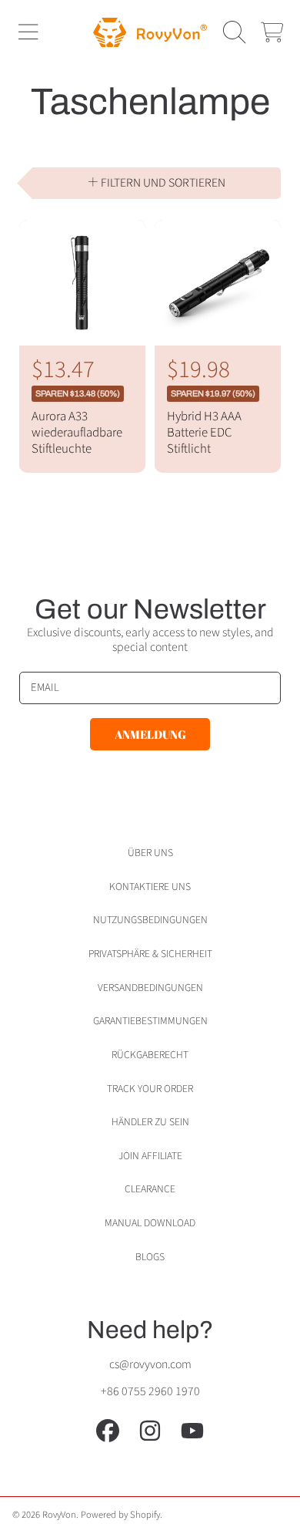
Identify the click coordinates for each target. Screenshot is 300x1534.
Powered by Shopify (120, 1515)
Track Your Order (150, 1088)
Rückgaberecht (150, 1054)
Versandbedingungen (150, 987)
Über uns (150, 852)
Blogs (150, 1256)
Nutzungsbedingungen (150, 919)
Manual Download (150, 1222)
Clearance (150, 1189)
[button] (27, 32)
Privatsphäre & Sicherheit (150, 953)
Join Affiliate (150, 1155)
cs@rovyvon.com (150, 1364)
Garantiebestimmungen (150, 1020)
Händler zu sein (150, 1121)
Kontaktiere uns (150, 886)
